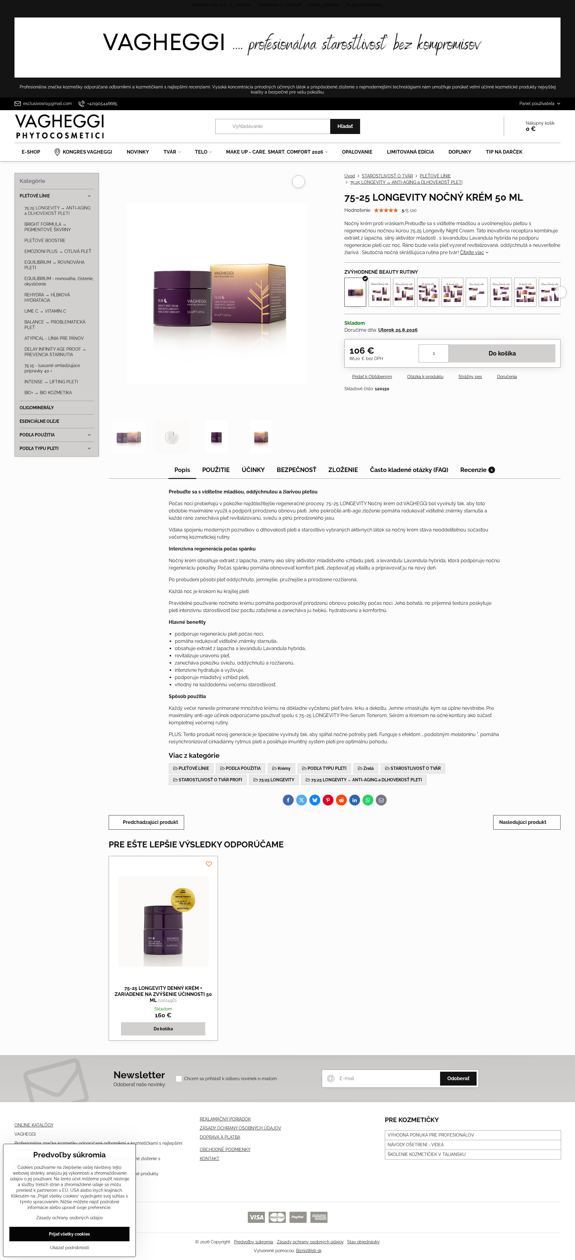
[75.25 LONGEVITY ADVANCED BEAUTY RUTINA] (380, 292)
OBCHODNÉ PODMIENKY (225, 1149)
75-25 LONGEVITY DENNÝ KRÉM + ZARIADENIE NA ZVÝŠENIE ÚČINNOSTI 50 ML (163, 994)
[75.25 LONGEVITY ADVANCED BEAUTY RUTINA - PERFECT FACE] (550, 292)
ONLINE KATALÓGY (33, 1125)
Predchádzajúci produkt (150, 822)
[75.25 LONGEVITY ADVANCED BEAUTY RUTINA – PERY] (404, 292)
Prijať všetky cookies (69, 1234)
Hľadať (345, 126)
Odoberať (458, 1078)
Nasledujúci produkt (522, 822)
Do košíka (502, 353)
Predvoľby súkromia (253, 1241)
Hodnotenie (357, 210)
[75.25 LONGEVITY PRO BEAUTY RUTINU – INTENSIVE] (525, 292)
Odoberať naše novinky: (139, 1084)
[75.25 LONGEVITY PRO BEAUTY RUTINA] (428, 292)
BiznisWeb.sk (308, 1250)
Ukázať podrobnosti (69, 1247)
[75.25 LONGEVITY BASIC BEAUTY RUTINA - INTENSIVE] (477, 292)
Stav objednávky (363, 1241)
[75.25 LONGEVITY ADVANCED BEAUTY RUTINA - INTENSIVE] (501, 292)
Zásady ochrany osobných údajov (310, 1241)
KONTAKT (209, 1158)
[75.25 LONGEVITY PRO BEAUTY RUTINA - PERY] (453, 292)
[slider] (386, 210)
